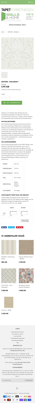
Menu (5, 2)
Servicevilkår (17, 336)
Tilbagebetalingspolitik (17, 338)
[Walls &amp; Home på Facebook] (17, 388)
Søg (17, 342)
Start (2, 32)
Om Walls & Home (17, 334)
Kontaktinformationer (17, 332)
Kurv (32, 2)
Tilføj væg (25, 220)
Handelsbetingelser (17, 340)
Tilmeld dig (28, 380)
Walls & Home (13, 393)
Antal (3, 94)
